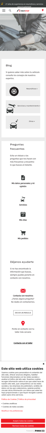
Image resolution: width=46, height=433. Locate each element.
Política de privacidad (27, 399)
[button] (10, 10)
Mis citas (23, 220)
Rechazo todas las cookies (23, 426)
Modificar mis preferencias (12, 411)
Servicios (23, 205)
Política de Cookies (9, 399)
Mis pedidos (23, 238)
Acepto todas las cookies (23, 421)
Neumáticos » (32, 89)
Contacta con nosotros (23, 295)
